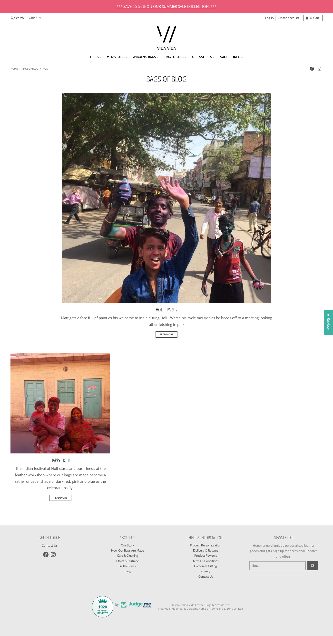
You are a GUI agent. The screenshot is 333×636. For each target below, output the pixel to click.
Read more (166, 334)
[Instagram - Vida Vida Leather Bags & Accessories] (320, 69)
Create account (288, 18)
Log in (269, 18)
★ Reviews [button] (328, 322)
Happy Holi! (60, 460)
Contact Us (50, 545)
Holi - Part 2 (166, 309)
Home (14, 68)
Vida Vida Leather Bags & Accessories (205, 605)
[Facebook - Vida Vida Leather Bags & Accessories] (312, 69)
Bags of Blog (30, 68)
